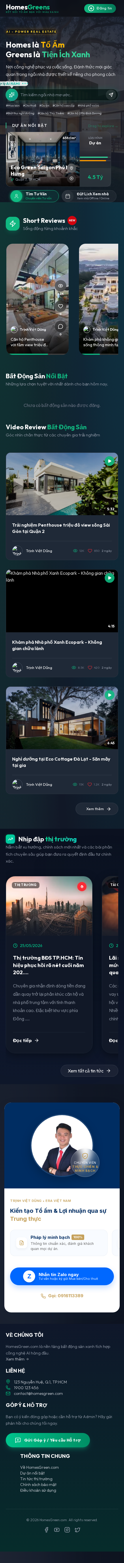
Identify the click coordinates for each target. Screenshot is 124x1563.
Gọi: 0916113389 (65, 1295)
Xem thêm (15, 1359)
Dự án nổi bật (32, 1473)
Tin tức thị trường (36, 1478)
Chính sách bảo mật (38, 1484)
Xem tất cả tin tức (86, 1071)
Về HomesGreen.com (39, 1467)
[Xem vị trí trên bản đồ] (71, 168)
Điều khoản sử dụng (38, 1490)
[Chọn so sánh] (12, 138)
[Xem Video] (71, 178)
